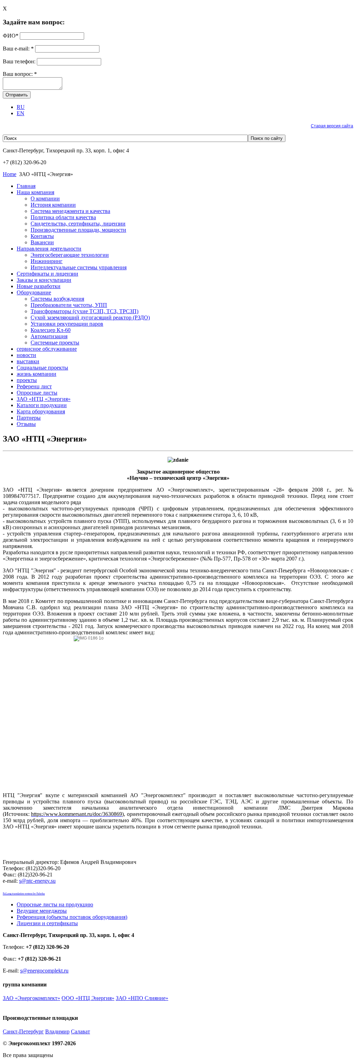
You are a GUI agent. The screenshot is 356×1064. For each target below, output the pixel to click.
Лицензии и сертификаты (47, 923)
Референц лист (34, 386)
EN (20, 113)
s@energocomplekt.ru (44, 971)
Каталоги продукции (42, 405)
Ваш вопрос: (20, 74)
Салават (80, 1031)
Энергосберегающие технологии (70, 255)
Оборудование (34, 292)
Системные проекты (55, 343)
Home (9, 174)
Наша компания (35, 192)
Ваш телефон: (20, 61)
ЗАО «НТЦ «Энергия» (44, 399)
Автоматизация (49, 336)
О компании (45, 198)
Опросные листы (37, 393)
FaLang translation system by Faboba (24, 893)
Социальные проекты (42, 368)
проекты (27, 380)
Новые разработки (38, 286)
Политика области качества (63, 217)
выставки (28, 361)
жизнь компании (36, 374)
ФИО (10, 36)
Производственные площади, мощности (78, 230)
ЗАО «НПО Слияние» (142, 998)
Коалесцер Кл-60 (51, 330)
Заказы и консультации (44, 280)
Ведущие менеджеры (42, 911)
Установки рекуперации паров (67, 324)
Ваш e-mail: (18, 48)
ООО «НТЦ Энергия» (88, 998)
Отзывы (26, 424)
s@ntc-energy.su (37, 881)
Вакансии (42, 242)
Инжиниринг (47, 261)
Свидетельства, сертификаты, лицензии (78, 224)
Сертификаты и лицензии (47, 274)
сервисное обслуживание (47, 349)
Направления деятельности (49, 249)
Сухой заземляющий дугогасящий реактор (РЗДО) (90, 317)
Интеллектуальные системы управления (79, 267)
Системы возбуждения (57, 299)
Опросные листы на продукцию (55, 904)
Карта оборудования (41, 411)
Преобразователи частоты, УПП (69, 305)
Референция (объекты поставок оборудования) (72, 917)
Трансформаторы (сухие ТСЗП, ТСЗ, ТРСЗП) (84, 311)
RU (21, 107)
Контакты (42, 236)
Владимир (57, 1031)
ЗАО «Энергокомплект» (31, 998)
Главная (26, 186)
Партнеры (29, 418)
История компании (53, 205)
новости (26, 355)
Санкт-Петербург (23, 1031)
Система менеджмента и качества (70, 211)
